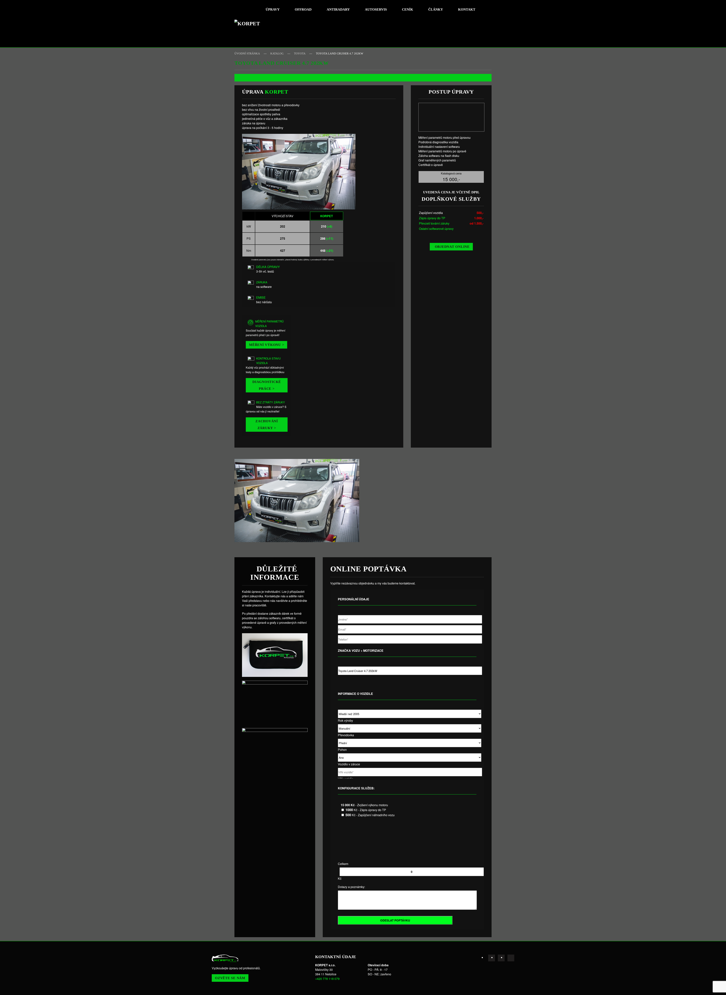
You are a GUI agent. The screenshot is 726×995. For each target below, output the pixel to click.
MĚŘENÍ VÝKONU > (266, 345)
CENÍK (407, 9)
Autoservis (376, 9)
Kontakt (466, 9)
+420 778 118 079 (327, 978)
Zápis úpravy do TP (432, 218)
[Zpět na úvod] (248, 23)
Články (435, 9)
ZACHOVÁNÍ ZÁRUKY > (266, 424)
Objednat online (452, 247)
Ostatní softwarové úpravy (436, 228)
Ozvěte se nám (230, 978)
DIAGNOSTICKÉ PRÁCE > (266, 385)
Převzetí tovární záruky (434, 223)
